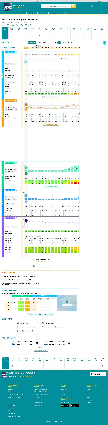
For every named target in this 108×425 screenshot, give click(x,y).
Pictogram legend (65, 391)
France (9, 16)
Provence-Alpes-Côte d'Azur (18, 16)
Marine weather (38, 405)
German (89, 402)
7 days (67, 42)
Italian (88, 397)
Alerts (35, 400)
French (88, 389)
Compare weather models (50, 97)
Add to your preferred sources (42, 266)
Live (55, 42)
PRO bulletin (37, 397)
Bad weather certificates (62, 1)
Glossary (43, 261)
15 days (72, 42)
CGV (9, 400)
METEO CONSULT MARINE (18, 1)
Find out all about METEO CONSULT (16, 394)
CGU (9, 402)
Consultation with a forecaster (41, 394)
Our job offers (11, 391)
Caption (38, 261)
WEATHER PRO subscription (40, 391)
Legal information (12, 405)
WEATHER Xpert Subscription (41, 389)
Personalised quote (38, 402)
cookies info (11, 408)
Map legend (63, 389)
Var (26, 16)
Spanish (89, 394)
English (88, 391)
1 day (59, 42)
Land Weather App (65, 402)
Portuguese (89, 400)
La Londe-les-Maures (33, 16)
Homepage (4, 16)
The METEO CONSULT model (14, 397)
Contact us (10, 389)
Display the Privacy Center (14, 416)
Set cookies (10, 410)
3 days (63, 42)
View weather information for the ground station (41, 314)
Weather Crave (7, 1)
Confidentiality (11, 413)
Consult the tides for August (41, 350)
